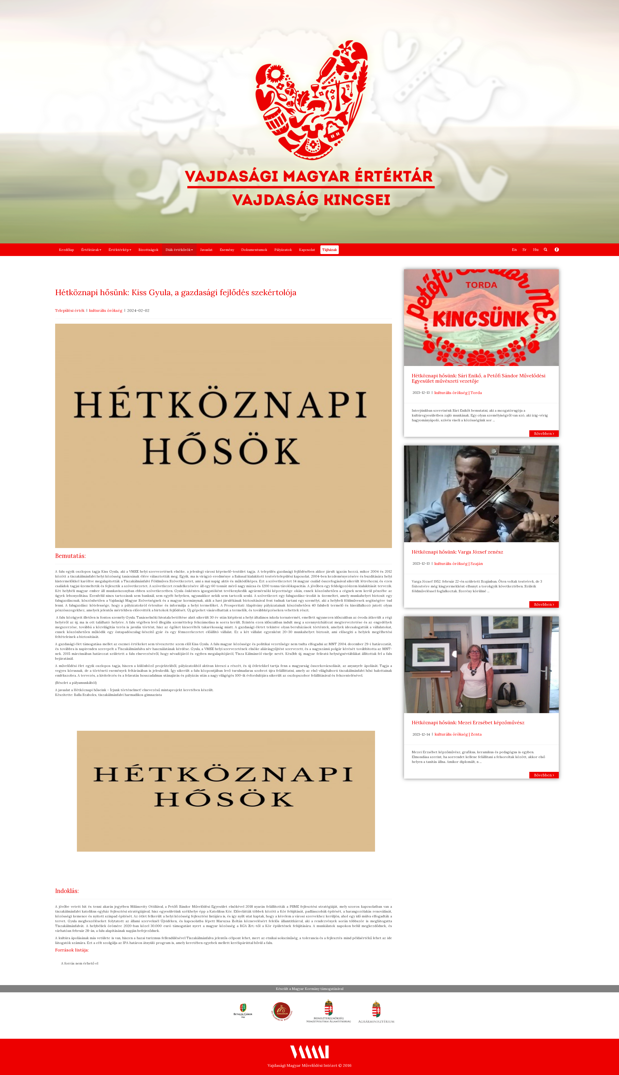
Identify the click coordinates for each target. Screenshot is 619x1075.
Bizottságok (148, 250)
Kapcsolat (307, 250)
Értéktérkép (119, 250)
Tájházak (329, 250)
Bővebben (543, 433)
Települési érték (69, 310)
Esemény (227, 250)
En (514, 249)
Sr (525, 249)
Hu (535, 249)
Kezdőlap (66, 250)
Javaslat (206, 250)
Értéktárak (90, 250)
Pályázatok (283, 250)
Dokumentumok (254, 250)
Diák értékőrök (178, 250)
